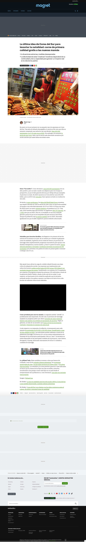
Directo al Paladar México (42, 531)
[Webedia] (75, 1)
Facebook (77, 11)
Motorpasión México (51, 531)
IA (53, 35)
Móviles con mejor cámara (51, 473)
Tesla (36, 35)
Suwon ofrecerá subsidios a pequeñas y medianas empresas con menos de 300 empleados (42, 247)
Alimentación (58, 393)
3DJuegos (20, 514)
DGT (32, 35)
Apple (9, 486)
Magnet (43, 6)
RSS (64, 493)
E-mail (36, 65)
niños (46, 393)
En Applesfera (44, 225)
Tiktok (72, 493)
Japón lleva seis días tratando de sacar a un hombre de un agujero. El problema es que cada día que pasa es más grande (52, 352)
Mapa (56, 35)
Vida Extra (20, 516)
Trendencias (62, 514)
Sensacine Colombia (31, 533)
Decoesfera (62, 516)
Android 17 (38, 473)
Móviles (9, 484)
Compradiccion (63, 518)
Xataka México (11, 530)
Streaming (10, 481)
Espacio (34, 481)
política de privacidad (61, 486)
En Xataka (42, 349)
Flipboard (34, 65)
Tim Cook (23, 35)
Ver (43, 427)
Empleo (21, 489)
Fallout (28, 35)
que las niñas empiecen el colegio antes (45, 364)
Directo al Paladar (42, 514)
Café (50, 35)
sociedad (51, 393)
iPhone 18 (45, 35)
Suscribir (65, 483)
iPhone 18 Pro (61, 473)
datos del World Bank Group (49, 202)
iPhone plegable (30, 473)
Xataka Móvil (10, 516)
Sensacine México (32, 530)
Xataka (9, 514)
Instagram (59, 493)
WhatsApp (49, 493)
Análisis (21, 481)
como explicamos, (32, 202)
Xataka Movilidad (35, 484)
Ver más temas (11, 494)
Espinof (30, 516)
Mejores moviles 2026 (21, 473)
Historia (29, 10)
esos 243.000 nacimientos (51, 189)
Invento (40, 35)
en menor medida (41, 216)
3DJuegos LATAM (21, 530)
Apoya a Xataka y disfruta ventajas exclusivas (65, 498)
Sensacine (31, 514)
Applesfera (10, 518)
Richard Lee (29, 378)
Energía (21, 484)
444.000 (38, 197)
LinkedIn (69, 493)
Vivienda (23, 10)
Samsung (22, 486)
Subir (74, 508)
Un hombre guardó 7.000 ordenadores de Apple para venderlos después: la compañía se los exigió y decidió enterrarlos (52, 228)
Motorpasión (51, 514)
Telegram (62, 493)
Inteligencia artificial (36, 486)
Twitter (75, 11)
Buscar (76, 503)
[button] (27, 122)
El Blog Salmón (73, 514)
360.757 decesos (58, 210)
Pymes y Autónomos (72, 517)
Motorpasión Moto (53, 516)
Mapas (9, 10)
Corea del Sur (33, 393)
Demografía (40, 393)
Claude (43, 473)
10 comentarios (25, 65)
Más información (52, 540)
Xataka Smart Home (10, 520)
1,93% (22, 212)
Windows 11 (34, 489)
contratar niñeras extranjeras (42, 362)
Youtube (57, 493)
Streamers (15, 10)
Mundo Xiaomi (11, 522)
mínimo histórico (41, 208)
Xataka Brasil (10, 532)
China (19, 35)
